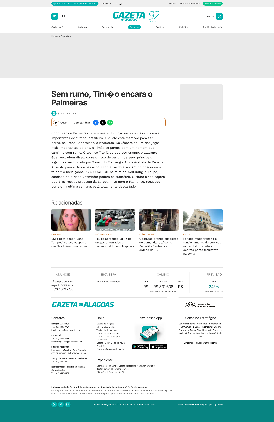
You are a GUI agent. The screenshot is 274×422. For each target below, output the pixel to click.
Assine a (213, 3)
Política (160, 27)
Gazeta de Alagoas (105, 323)
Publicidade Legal (213, 27)
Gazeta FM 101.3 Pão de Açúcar (111, 342)
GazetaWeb (101, 339)
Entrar (210, 16)
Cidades (82, 27)
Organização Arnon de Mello (110, 349)
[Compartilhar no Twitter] (103, 123)
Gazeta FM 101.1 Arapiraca (109, 336)
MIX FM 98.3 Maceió (105, 326)
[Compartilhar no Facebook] (96, 123)
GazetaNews (102, 346)
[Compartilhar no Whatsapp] (110, 123)
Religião (183, 27)
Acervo (172, 3)
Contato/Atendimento (189, 3)
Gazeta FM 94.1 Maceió (107, 333)
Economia (107, 27)
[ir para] (150, 333)
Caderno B (57, 27)
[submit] (63, 16)
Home (54, 36)
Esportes (134, 27)
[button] (219, 16)
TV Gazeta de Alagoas (106, 330)
